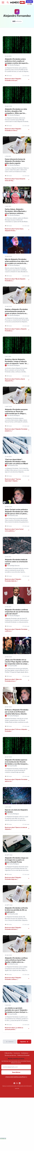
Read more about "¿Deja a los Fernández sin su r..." (13, 680)
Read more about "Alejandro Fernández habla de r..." (13, 580)
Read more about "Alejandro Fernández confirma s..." (16, 630)
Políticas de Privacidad (23, 1055)
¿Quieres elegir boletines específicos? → (16, 1077)
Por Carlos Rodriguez (13, 715)
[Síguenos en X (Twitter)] (17, 1083)
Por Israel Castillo (12, 665)
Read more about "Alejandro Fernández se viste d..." (13, 129)
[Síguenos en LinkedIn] (19, 1083)
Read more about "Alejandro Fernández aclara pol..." (13, 79)
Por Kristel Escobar (12, 465)
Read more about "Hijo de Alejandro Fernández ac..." (15, 279)
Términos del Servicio (10, 1055)
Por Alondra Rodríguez (13, 65)
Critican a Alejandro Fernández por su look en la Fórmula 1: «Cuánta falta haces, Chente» (16, 712)
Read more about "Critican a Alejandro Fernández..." (16, 730)
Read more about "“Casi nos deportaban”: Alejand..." (13, 480)
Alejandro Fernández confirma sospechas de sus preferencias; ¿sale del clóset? (17, 612)
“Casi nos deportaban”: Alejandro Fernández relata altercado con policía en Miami (16, 461)
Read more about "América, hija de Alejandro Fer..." (15, 379)
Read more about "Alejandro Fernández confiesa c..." (13, 978)
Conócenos (17, 1053)
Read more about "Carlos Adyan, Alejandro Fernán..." (14, 229)
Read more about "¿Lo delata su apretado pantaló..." (14, 1028)
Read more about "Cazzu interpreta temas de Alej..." (15, 179)
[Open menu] (3, 2)
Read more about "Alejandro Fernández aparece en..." (16, 780)
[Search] (8, 2)
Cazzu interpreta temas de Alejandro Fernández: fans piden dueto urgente (15, 161)
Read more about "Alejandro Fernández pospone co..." (16, 430)
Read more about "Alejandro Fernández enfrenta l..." (13, 928)
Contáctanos (24, 1053)
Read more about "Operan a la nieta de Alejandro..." (16, 828)
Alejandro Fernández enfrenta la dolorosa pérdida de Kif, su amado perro (16, 910)
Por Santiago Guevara (13, 565)
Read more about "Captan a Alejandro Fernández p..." (16, 329)
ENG (31, 4)
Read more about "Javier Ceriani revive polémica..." (14, 530)
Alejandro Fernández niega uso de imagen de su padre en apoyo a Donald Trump (16, 860)
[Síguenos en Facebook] (14, 1083)
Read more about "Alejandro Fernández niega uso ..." (13, 878)
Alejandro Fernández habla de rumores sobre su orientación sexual (16, 562)
